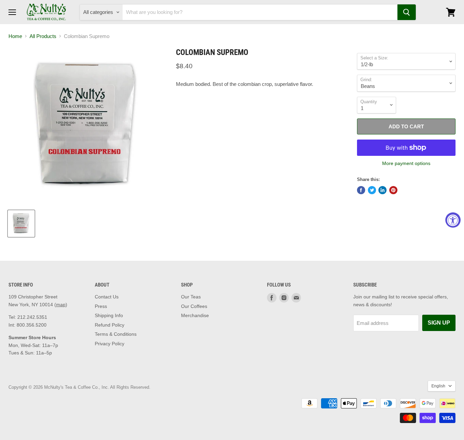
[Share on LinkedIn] (382, 190)
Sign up (439, 323)
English (438, 386)
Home (15, 36)
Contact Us (107, 296)
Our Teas (191, 296)
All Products (43, 36)
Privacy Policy (109, 343)
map (61, 304)
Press (101, 306)
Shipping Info (109, 315)
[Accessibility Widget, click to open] (453, 220)
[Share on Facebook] (361, 190)
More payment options (406, 163)
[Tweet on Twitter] (372, 190)
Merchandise (195, 315)
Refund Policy (109, 325)
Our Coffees (194, 306)
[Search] (406, 12)
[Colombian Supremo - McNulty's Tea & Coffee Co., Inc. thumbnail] (21, 223)
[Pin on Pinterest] (393, 190)
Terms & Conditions (116, 334)
